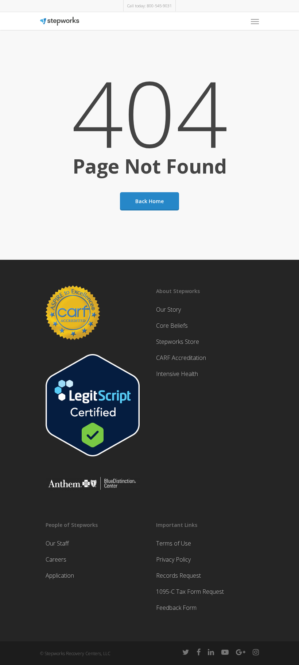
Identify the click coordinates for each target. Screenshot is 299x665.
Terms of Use (173, 543)
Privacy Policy (173, 559)
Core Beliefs (172, 326)
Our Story (168, 309)
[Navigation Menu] (255, 21)
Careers (56, 559)
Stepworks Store (177, 342)
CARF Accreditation (181, 358)
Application (60, 575)
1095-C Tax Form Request (190, 592)
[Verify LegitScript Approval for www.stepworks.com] (93, 460)
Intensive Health (177, 374)
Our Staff (57, 543)
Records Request (178, 575)
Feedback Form (176, 608)
